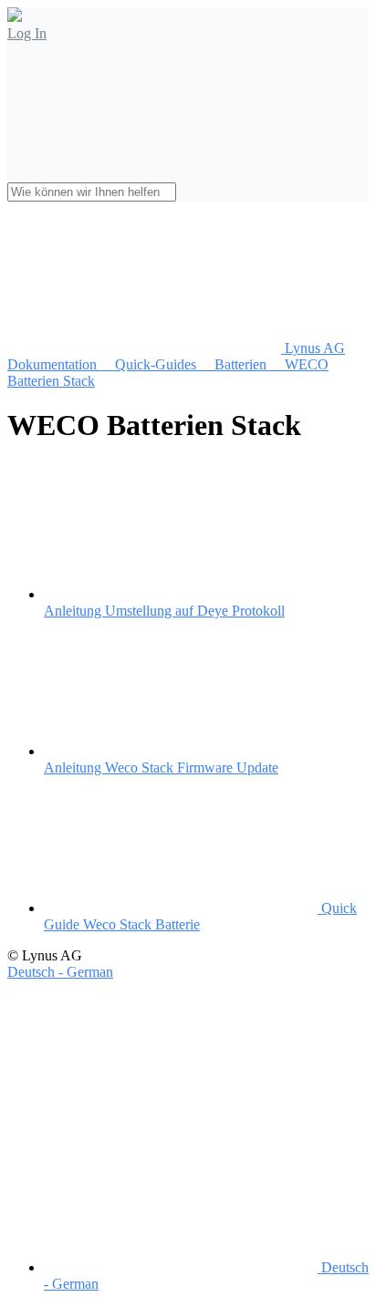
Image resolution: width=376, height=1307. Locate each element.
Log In (27, 33)
